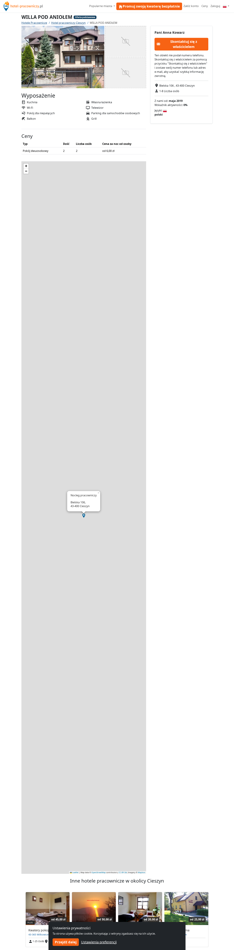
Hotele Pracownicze (34, 23)
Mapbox (141, 872)
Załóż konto (191, 6)
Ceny (204, 6)
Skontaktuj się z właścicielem (183, 44)
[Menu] (226, 6)
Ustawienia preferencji (99, 942)
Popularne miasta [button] (101, 6)
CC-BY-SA (123, 872)
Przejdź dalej (66, 942)
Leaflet (75, 872)
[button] (83, 516)
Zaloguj (215, 6)
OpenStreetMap (98, 872)
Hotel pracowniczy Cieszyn (68, 23)
